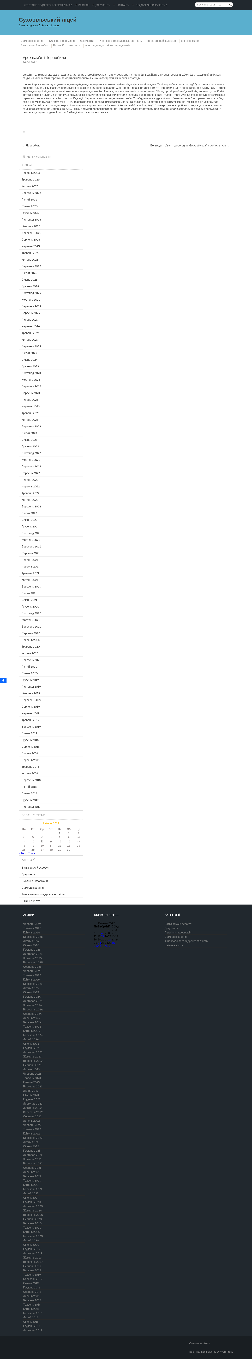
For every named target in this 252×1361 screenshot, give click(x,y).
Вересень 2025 (31, 233)
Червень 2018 (31, 760)
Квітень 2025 (30, 259)
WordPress (226, 1352)
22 (59, 845)
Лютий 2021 (29, 593)
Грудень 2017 (30, 800)
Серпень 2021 (31, 553)
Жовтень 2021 (31, 539)
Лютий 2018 (29, 786)
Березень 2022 (31, 506)
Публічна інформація (61, 41)
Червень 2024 (31, 326)
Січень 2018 (29, 793)
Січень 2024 (30, 359)
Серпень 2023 (31, 393)
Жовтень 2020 (31, 620)
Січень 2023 (29, 439)
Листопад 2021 (31, 533)
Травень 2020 (31, 646)
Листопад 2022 (31, 453)
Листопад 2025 (31, 219)
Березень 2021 (31, 586)
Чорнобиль (31, 145)
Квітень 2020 (30, 653)
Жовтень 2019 (31, 693)
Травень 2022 (30, 493)
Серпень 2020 (31, 633)
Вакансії (83, 5)
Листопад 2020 (31, 613)
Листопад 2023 (31, 373)
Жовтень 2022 (31, 459)
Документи (102, 5)
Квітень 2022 (30, 499)
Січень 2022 (29, 519)
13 (42, 841)
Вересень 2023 (31, 386)
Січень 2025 (29, 279)
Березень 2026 (31, 193)
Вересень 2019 (31, 700)
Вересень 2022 (31, 466)
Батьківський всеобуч (34, 45)
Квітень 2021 (30, 580)
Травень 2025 (30, 253)
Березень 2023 (31, 426)
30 (68, 849)
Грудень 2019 (30, 680)
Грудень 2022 (30, 446)
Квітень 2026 (30, 186)
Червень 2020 (31, 640)
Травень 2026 (31, 179)
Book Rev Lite (197, 1352)
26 (33, 849)
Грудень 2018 (30, 740)
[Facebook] (3, 680)
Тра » (31, 853)
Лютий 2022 (29, 513)
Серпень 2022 (31, 473)
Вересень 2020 (31, 626)
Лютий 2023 (29, 433)
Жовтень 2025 (31, 226)
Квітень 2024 (30, 339)
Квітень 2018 (30, 773)
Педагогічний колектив (151, 5)
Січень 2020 (30, 673)
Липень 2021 (30, 560)
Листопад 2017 (31, 806)
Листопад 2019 (31, 686)
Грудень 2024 (30, 286)
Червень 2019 (31, 713)
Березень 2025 (31, 266)
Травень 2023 (30, 413)
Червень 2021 (30, 566)
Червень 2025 (31, 246)
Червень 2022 (31, 486)
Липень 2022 (30, 479)
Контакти (123, 5)
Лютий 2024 (29, 353)
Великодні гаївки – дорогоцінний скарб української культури (189, 145)
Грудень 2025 (30, 213)
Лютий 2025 (29, 273)
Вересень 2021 (31, 546)
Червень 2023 (31, 406)
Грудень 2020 (30, 606)
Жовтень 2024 (31, 299)
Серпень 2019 (31, 706)
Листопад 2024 (31, 293)
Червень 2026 (31, 173)
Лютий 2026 (29, 199)
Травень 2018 (30, 766)
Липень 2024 (30, 319)
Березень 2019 (31, 726)
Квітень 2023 (30, 419)
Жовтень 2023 (31, 379)
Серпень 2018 (31, 746)
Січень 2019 (29, 733)
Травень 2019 (30, 720)
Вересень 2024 (31, 306)
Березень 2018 (31, 780)
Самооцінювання (32, 41)
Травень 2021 (30, 573)
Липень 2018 (30, 753)
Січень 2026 (30, 206)
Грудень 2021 (30, 526)
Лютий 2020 (29, 666)
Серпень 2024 (31, 313)
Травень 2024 (31, 333)
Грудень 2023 (30, 366)
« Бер (22, 853)
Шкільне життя (190, 41)
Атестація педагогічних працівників (48, 5)
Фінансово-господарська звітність (120, 41)
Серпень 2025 (31, 239)
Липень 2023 (30, 399)
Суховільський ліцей (48, 19)
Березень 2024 (31, 346)
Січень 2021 (29, 600)
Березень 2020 (31, 660)
